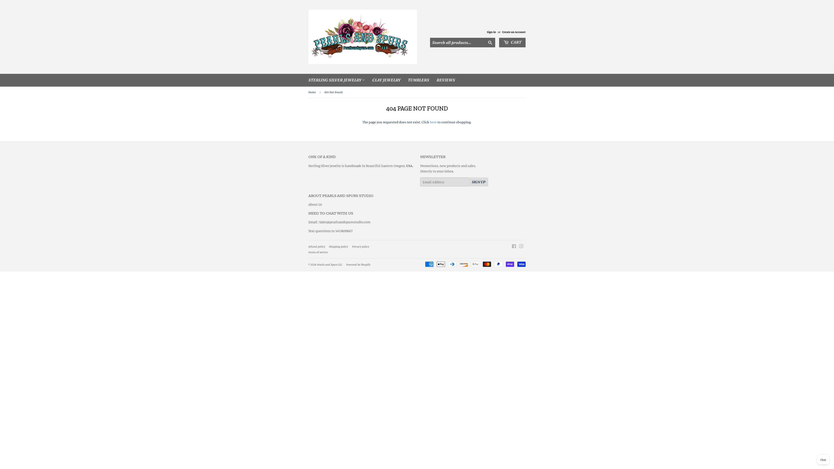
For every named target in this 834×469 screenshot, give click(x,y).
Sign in (491, 32)
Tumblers (418, 80)
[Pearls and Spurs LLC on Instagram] (521, 246)
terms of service (318, 252)
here (433, 122)
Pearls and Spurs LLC (329, 264)
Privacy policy (360, 246)
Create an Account (514, 32)
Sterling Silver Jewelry (335, 80)
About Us (315, 204)
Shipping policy (338, 246)
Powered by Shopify (358, 264)
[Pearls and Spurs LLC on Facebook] (514, 246)
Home (312, 92)
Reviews (446, 80)
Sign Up (478, 182)
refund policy (316, 246)
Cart (515, 42)
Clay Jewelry (386, 80)
